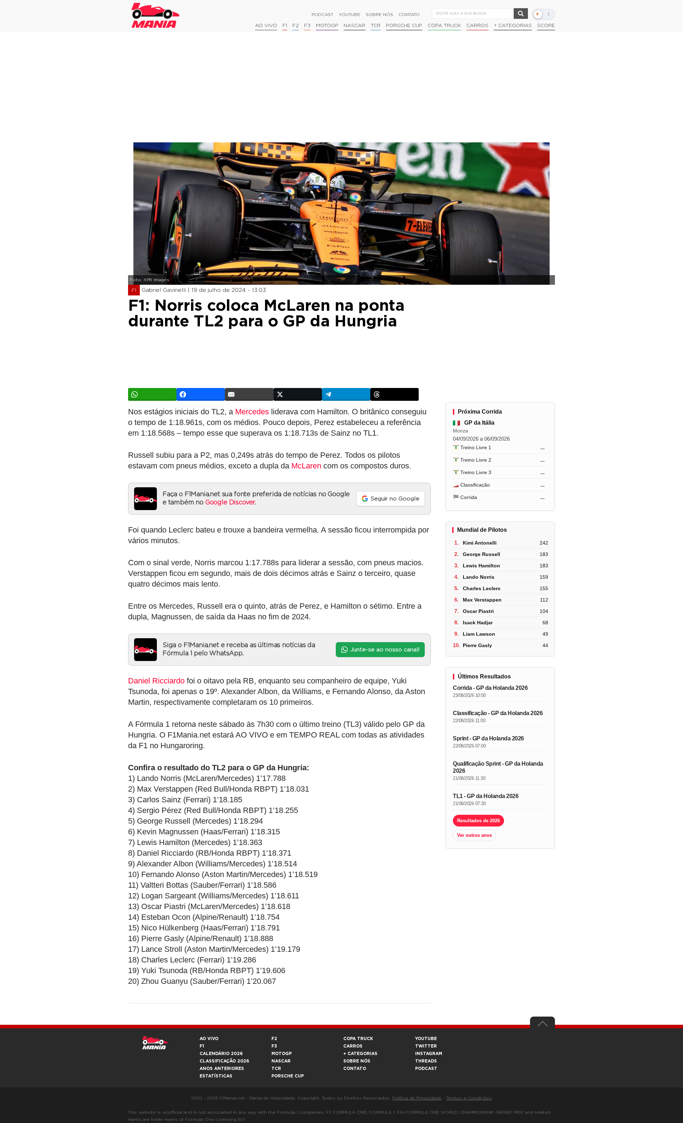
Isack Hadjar (478, 622)
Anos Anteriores (222, 1068)
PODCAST (426, 1068)
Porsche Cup (404, 25)
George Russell (481, 554)
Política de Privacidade (416, 1098)
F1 (284, 25)
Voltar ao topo (542, 1025)
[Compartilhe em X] (298, 394)
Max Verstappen (482, 600)
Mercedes (252, 411)
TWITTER (426, 1046)
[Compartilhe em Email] (249, 394)
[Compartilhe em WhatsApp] (152, 394)
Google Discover (230, 502)
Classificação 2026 (224, 1061)
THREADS (426, 1061)
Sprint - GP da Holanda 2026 (488, 738)
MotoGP (327, 25)
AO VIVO (209, 1039)
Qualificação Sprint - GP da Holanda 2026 (498, 767)
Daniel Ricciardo (156, 680)
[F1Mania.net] (155, 15)
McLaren (306, 465)
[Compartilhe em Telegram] (346, 394)
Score (546, 25)
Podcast (322, 14)
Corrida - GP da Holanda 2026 (490, 688)
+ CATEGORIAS (513, 25)
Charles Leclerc (482, 588)
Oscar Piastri (478, 611)
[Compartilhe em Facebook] (200, 394)
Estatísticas (216, 1076)
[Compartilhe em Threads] (394, 394)
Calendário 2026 (221, 1053)
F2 (295, 25)
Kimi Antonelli (480, 543)
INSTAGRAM (428, 1053)
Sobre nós (379, 14)
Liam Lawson (479, 634)
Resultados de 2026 (478, 820)
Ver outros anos (474, 835)
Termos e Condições (469, 1098)
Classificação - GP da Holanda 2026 (497, 713)
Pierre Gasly (477, 645)
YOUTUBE (426, 1039)
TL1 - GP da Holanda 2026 (485, 796)
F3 (307, 25)
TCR (376, 25)
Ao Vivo (266, 25)
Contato (409, 14)
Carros (477, 25)
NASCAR (354, 25)
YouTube (349, 14)
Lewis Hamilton (481, 565)
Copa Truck (444, 25)
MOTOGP (281, 1053)
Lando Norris (478, 577)
